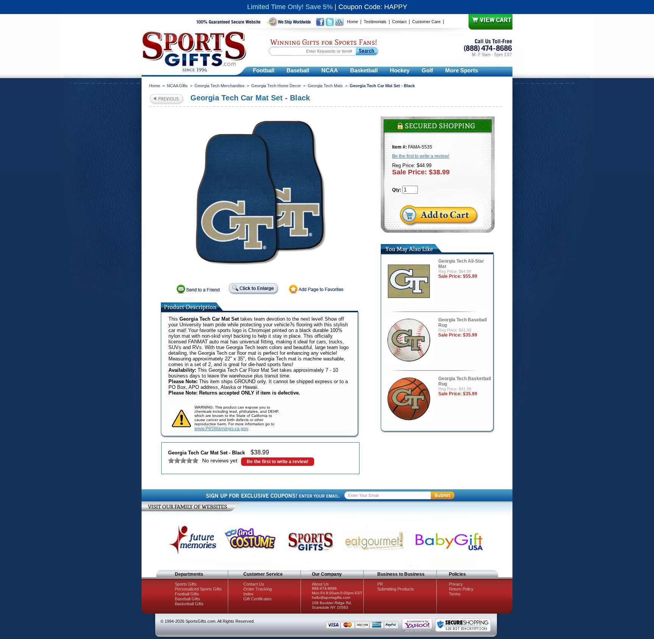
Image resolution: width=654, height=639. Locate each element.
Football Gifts (187, 594)
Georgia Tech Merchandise (219, 85)
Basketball (364, 70)
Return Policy (461, 589)
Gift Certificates (257, 599)
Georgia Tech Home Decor (276, 85)
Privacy (456, 584)
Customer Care (426, 21)
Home (352, 21)
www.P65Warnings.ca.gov (221, 428)
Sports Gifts (186, 584)
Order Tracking (257, 589)
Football (263, 70)
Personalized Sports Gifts (198, 589)
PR (380, 584)
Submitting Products (395, 589)
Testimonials (375, 21)
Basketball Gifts (189, 603)
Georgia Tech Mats (325, 85)
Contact (399, 21)
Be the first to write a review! (277, 461)
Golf (427, 70)
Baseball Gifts (187, 599)
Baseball (298, 70)
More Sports (461, 70)
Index (248, 594)
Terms (455, 594)
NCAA (329, 70)
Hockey (400, 70)
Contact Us (253, 584)
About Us (320, 584)
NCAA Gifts (177, 85)
